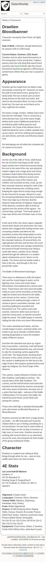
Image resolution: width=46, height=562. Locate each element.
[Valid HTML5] (39, 553)
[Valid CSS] (18, 556)
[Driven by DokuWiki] (28, 556)
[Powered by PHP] (28, 553)
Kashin (14, 163)
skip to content (39, 2)
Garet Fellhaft (20, 66)
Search (21, 14)
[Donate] (18, 553)
